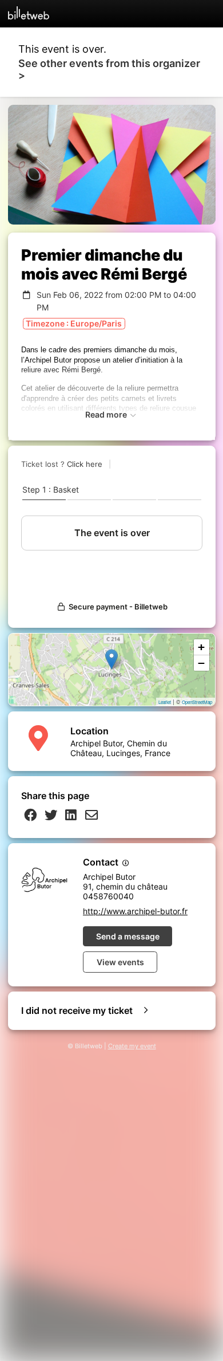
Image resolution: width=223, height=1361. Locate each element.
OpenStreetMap (197, 702)
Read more (107, 414)
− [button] (201, 663)
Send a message (128, 936)
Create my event (132, 1046)
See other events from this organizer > (109, 69)
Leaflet (164, 702)
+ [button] (201, 647)
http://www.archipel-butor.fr (135, 911)
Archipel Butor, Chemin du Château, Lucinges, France (120, 748)
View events (120, 962)
